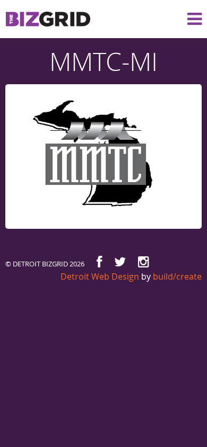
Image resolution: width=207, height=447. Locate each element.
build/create (177, 276)
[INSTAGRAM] (143, 262)
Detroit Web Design (100, 276)
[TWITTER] (120, 262)
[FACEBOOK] (99, 262)
